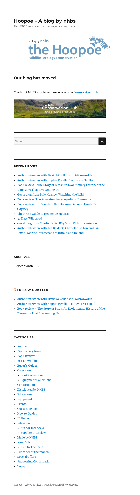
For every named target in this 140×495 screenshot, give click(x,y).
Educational (25, 394)
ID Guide (23, 418)
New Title (23, 442)
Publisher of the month (33, 452)
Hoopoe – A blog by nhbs (45, 21)
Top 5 (21, 466)
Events (21, 404)
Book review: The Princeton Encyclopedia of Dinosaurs (54, 199)
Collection (24, 370)
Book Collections (32, 375)
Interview (23, 423)
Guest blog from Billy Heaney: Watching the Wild (50, 194)
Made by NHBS (27, 437)
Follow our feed (32, 290)
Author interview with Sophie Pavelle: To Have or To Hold (56, 180)
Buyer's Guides (27, 365)
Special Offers (26, 456)
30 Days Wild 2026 (29, 218)
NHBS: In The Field (30, 447)
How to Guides (27, 413)
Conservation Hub (86, 92)
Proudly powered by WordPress (61, 484)
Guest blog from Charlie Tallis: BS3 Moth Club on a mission (57, 223)
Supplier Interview (33, 432)
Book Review (25, 356)
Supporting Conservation (34, 461)
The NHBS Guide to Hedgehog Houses (43, 213)
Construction (26, 384)
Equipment (24, 399)
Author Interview (32, 428)
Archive (22, 346)
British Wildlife (27, 360)
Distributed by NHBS (31, 389)
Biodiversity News (29, 351)
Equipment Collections (36, 380)
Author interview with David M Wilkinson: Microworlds (54, 175)
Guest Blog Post (28, 408)
